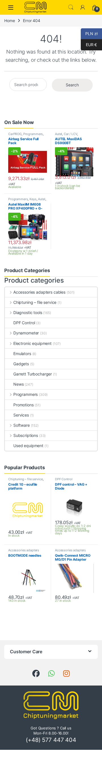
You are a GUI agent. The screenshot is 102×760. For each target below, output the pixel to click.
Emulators (22, 353)
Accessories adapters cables (39, 292)
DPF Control (24, 322)
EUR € (89, 44)
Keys (32, 199)
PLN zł (89, 33)
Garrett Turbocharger (32, 374)
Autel (58, 134)
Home (9, 20)
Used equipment (28, 445)
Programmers (33, 134)
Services (21, 415)
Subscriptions (25, 435)
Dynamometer (26, 332)
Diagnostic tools (27, 312)
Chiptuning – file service (34, 302)
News (18, 384)
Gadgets (21, 363)
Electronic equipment (32, 343)
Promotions (23, 404)
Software (21, 425)
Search (71, 7)
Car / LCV (70, 134)
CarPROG (15, 134)
